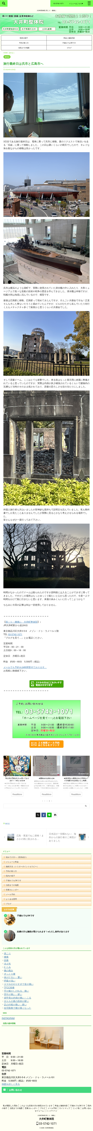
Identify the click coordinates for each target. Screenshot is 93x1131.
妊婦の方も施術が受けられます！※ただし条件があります (43, 931)
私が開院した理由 (10, 1105)
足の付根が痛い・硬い (15, 1004)
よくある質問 (11, 899)
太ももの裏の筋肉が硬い (16, 1001)
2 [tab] (45, 801)
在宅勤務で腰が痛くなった (17, 1007)
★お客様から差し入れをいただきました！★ (54, 779)
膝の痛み (8, 970)
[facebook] (43, 815)
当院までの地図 (23, 47)
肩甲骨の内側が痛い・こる (17, 997)
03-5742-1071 (15, 634)
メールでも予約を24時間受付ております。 (25, 667)
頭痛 (6, 960)
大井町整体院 (46, 1118)
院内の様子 (24, 38)
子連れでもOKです (69, 43)
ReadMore (25, 794)
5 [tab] (51, 801)
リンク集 (76, 1108)
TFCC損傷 (9, 987)
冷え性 (7, 963)
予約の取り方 (24, 43)
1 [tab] (42, 801)
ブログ (69, 47)
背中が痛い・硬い (13, 994)
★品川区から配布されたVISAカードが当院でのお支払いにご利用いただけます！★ (25, 780)
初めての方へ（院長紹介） (17, 857)
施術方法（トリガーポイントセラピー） (22, 866)
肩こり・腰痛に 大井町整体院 (21, 621)
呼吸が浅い (9, 980)
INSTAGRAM (8, 1018)
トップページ (51, 1110)
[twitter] (38, 815)
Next (87, 776)
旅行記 (7, 823)
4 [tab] (49, 801)
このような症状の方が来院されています (36, 1105)
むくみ (7, 967)
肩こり (7, 953)
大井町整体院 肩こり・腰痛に (47, 1115)
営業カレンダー (12, 889)
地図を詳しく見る (11, 1084)
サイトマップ (64, 1108)
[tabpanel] (25, 777)
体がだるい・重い (13, 977)
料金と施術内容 (69, 38)
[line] (49, 815)
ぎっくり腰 (9, 973)
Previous (5, 776)
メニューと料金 (12, 861)
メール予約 (10, 894)
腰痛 (6, 956)
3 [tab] (47, 801)
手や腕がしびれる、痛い (16, 990)
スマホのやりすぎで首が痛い (18, 984)
